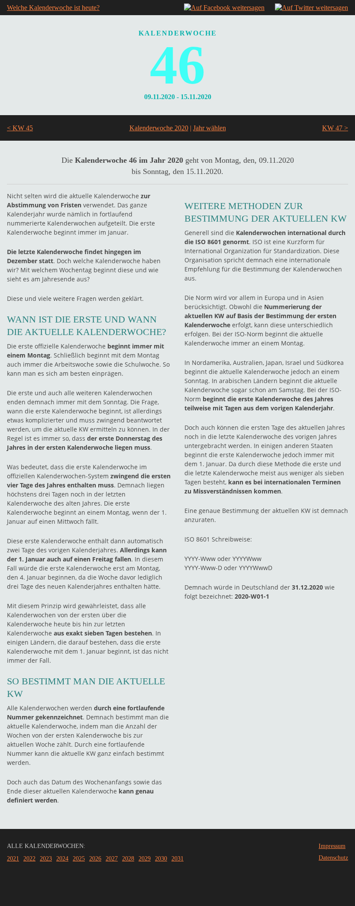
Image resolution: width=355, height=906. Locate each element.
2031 (177, 858)
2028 (128, 858)
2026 (95, 858)
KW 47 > (335, 128)
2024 (62, 858)
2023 (46, 858)
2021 (13, 858)
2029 (145, 858)
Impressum (332, 846)
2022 (29, 858)
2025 (79, 858)
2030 (161, 858)
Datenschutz (333, 857)
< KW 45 (20, 128)
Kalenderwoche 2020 (158, 128)
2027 (112, 858)
